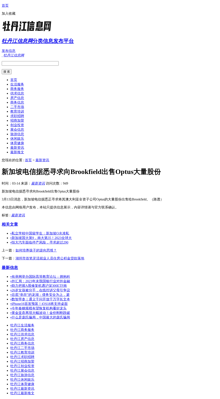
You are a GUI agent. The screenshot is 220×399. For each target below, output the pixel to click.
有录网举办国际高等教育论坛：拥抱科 (40, 276)
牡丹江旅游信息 (22, 375)
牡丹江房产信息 (22, 339)
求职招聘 (17, 116)
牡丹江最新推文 (22, 393)
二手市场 (17, 107)
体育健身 (17, 143)
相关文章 (10, 224)
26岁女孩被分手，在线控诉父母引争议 (40, 290)
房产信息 (17, 98)
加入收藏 (8, 13)
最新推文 (17, 152)
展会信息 (17, 129)
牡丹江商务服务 (22, 330)
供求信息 (17, 93)
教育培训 (17, 111)
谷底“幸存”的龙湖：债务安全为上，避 (40, 295)
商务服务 (17, 89)
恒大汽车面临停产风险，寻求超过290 (39, 242)
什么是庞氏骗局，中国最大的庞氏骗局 (40, 317)
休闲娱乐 (17, 138)
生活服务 (17, 84)
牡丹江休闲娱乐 (22, 379)
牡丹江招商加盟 (22, 361)
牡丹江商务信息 (22, 343)
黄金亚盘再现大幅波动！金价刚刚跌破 (40, 313)
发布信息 (8, 51)
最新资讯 (17, 147)
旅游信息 (17, 134)
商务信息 (17, 102)
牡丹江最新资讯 (22, 388)
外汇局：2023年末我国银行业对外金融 (40, 281)
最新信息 (10, 267)
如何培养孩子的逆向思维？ (36, 250)
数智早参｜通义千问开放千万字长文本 (40, 299)
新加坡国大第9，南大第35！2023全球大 (41, 238)
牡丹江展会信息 (22, 370)
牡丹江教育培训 (22, 352)
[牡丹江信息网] (28, 31)
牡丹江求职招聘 (22, 357)
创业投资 (17, 125)
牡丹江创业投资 (22, 366)
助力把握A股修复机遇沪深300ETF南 (38, 285)
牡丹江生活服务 (22, 325)
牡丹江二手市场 (22, 348)
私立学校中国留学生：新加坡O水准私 (39, 233)
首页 (5, 5)
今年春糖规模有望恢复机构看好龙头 (38, 308)
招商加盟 (17, 120)
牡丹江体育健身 (22, 384)
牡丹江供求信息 (22, 334)
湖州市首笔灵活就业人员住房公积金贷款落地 (49, 258)
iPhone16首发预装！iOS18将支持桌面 (39, 304)
